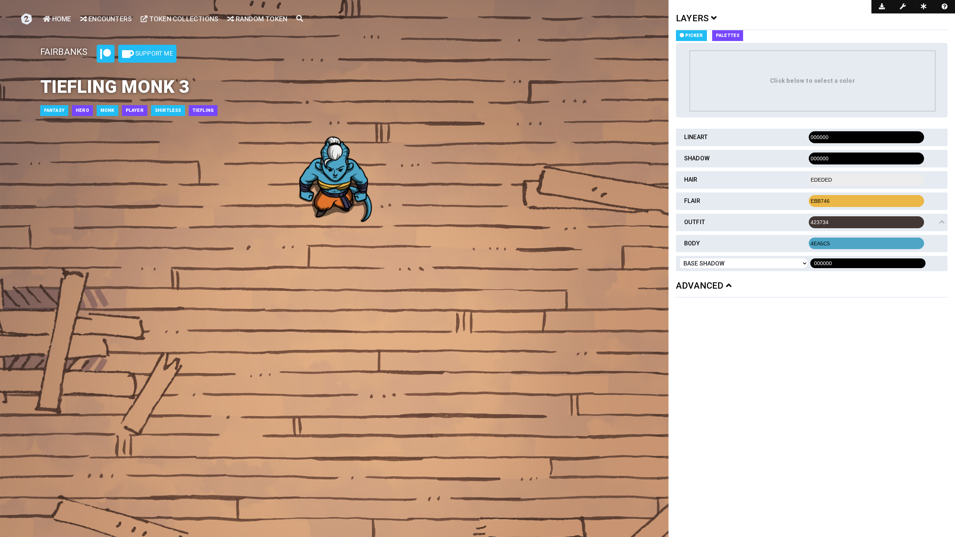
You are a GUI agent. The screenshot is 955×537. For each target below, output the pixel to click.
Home (61, 19)
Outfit (694, 222)
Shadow (697, 158)
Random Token (260, 19)
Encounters (109, 19)
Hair (691, 179)
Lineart (696, 137)
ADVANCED (701, 285)
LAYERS (693, 18)
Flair (692, 200)
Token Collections (183, 19)
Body (692, 243)
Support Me (153, 53)
